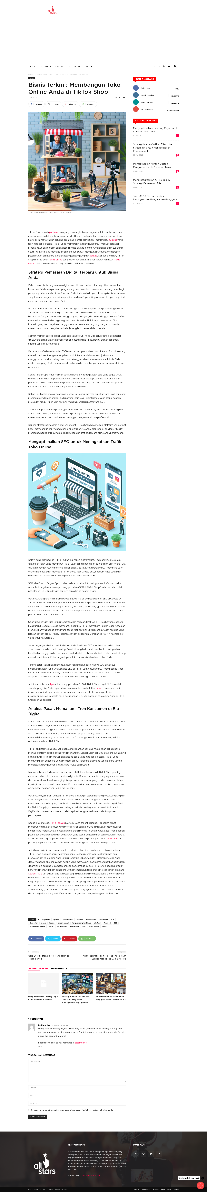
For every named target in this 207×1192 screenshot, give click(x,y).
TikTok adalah (57, 823)
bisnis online (56, 259)
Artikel (31, 74)
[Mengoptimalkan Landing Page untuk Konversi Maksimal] (43, 983)
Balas (40, 1046)
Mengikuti (175, 96)
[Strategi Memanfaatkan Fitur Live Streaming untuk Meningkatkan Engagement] (77, 983)
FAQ (69, 66)
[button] (175, 66)
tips (52, 684)
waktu (100, 688)
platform (53, 232)
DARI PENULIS (59, 968)
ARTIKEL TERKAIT (38, 968)
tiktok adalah (62, 926)
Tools (87, 66)
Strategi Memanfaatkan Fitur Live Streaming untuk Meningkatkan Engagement (75, 1000)
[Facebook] (155, 66)
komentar (112, 838)
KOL (112, 919)
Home (33, 66)
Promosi (107, 923)
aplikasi (93, 255)
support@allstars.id (91, 1175)
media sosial (63, 923)
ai (38, 919)
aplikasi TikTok (35, 873)
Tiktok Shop (74, 926)
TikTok (51, 926)
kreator (52, 923)
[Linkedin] (164, 66)
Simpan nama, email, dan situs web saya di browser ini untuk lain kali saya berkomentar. (72, 1110)
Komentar (34, 923)
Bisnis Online (91, 919)
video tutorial (94, 926)
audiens (113, 240)
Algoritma (46, 919)
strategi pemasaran (37, 926)
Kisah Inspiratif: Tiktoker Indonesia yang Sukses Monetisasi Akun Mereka (104, 957)
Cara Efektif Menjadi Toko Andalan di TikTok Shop (48, 957)
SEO (115, 923)
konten (43, 923)
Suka (177, 89)
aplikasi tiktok (68, 919)
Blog (77, 66)
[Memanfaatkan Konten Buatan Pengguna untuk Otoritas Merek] (111, 983)
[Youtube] (169, 66)
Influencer (46, 66)
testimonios (44, 1025)
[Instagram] (159, 66)
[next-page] (79, 1008)
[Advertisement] (103, 42)
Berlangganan (173, 110)
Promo (59, 66)
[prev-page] (74, 1008)
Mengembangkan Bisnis (81, 923)
